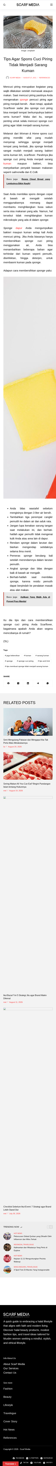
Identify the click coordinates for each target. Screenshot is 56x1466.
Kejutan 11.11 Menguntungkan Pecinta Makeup (30, 1260)
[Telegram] (38, 683)
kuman (7, 163)
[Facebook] (8, 683)
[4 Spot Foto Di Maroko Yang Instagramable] (7, 1270)
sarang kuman (42, 655)
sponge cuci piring (25, 661)
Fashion (8, 1388)
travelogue (28, 1245)
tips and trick (44, 661)
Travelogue (9, 1413)
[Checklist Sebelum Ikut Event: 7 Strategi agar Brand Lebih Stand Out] (28, 1105)
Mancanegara (20, 1267)
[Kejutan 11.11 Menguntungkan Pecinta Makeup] (7, 1258)
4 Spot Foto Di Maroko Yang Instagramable (31, 1270)
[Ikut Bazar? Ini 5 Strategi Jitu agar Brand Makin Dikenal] (28, 893)
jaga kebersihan (12, 655)
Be (5, 1396)
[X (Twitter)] (18, 683)
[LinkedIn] (28, 683)
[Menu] (51, 5)
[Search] (4, 5)
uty (9, 1396)
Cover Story (10, 1421)
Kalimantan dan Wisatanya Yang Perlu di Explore (30, 1248)
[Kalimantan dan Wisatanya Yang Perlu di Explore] (7, 1247)
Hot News (18, 1233)
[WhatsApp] (48, 683)
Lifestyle (8, 1405)
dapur (19, 228)
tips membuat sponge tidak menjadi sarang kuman (26, 666)
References (44, 78)
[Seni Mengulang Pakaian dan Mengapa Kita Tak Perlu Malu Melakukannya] (28, 722)
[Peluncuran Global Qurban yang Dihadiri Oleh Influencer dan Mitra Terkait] (7, 1236)
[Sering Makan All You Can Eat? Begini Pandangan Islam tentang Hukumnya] (28, 766)
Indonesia (18, 1245)
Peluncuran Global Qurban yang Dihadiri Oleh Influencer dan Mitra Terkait (33, 1237)
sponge (9, 661)
